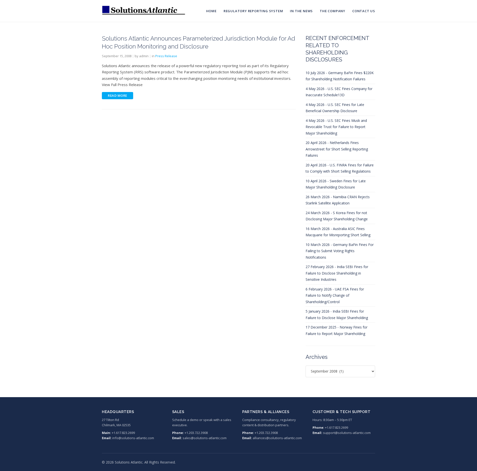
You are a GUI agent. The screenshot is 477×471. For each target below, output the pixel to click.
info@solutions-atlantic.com (133, 438)
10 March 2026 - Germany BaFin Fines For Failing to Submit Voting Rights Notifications (340, 251)
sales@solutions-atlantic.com (205, 438)
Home (211, 11)
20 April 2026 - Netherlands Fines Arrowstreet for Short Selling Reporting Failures (337, 149)
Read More (117, 95)
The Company (332, 11)
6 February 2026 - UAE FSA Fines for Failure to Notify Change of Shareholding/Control (335, 295)
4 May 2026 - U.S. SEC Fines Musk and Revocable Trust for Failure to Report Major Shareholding (336, 127)
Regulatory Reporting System (253, 11)
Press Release (166, 56)
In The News (301, 11)
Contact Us (363, 11)
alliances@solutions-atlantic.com (277, 438)
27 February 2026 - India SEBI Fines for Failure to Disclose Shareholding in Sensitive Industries (337, 273)
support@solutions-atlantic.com (347, 432)
